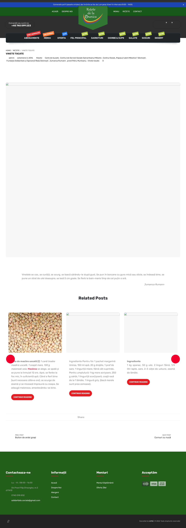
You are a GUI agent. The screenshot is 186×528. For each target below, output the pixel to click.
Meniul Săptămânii (104, 483)
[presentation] (10, 359)
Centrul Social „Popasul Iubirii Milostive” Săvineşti (124, 58)
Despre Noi (67, 11)
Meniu (116, 11)
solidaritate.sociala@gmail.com (25, 500)
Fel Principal (78, 36)
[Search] (176, 24)
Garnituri (97, 36)
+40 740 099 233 (21, 25)
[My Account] (157, 24)
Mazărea (32, 368)
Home (8, 50)
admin (11, 58)
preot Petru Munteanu (76, 61)
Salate (133, 36)
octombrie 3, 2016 (25, 58)
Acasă (55, 11)
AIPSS (151, 521)
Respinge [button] (183, 4)
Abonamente (32, 36)
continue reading (23, 397)
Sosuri (146, 36)
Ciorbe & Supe (116, 36)
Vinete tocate (15, 53)
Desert (159, 36)
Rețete (126, 11)
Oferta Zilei (101, 487)
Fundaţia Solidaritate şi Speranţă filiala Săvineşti (27, 61)
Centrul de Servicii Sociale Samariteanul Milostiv (81, 58)
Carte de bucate (52, 58)
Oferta (62, 36)
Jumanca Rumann (58, 61)
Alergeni (55, 492)
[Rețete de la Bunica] (93, 16)
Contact (137, 11)
